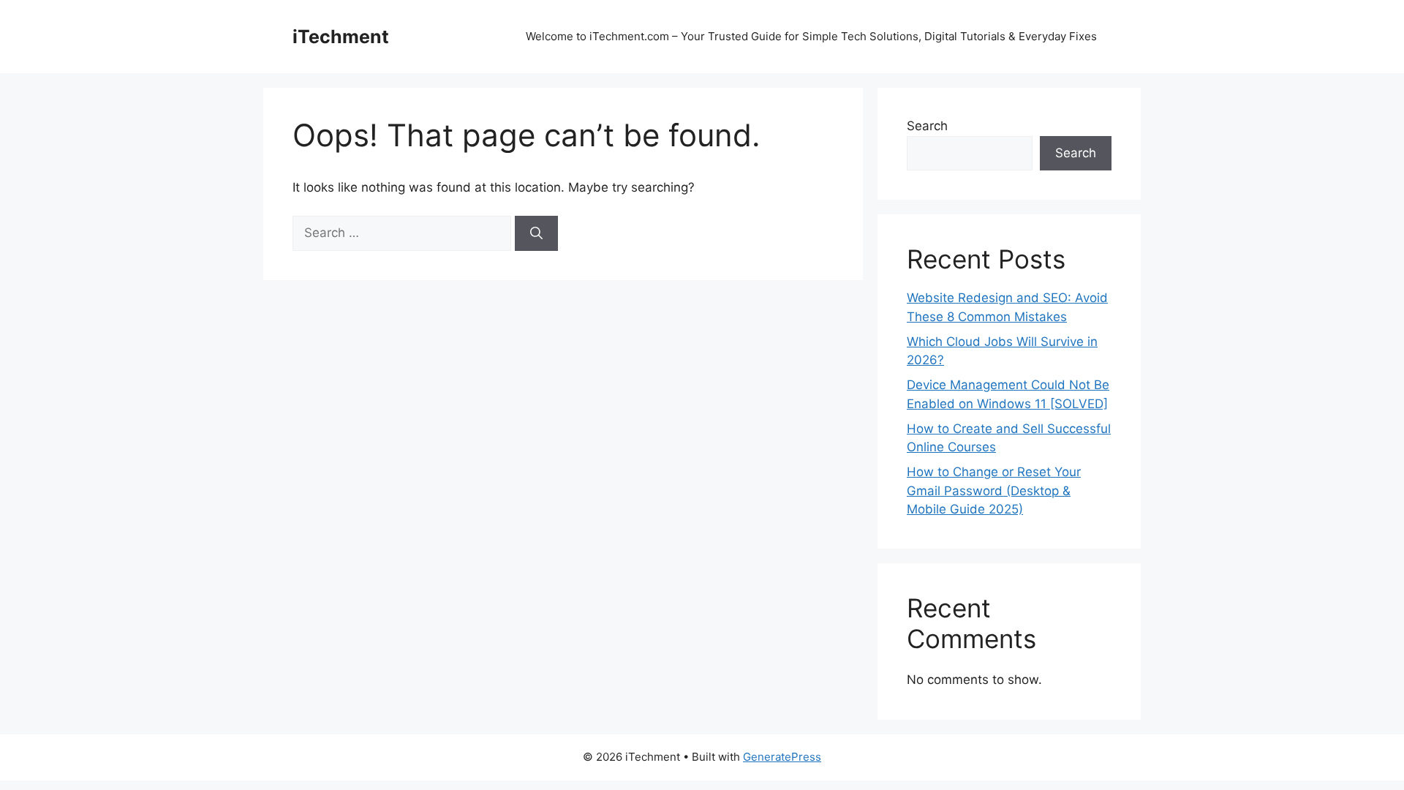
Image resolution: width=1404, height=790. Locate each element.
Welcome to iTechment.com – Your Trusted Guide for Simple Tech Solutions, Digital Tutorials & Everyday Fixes (811, 36)
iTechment (340, 37)
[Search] (536, 233)
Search (927, 125)
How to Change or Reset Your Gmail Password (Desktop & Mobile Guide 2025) (994, 490)
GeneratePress (782, 757)
